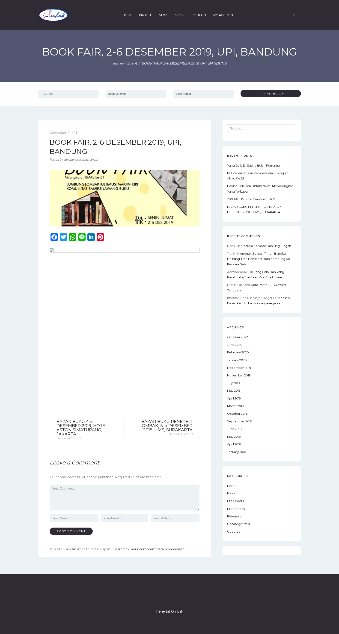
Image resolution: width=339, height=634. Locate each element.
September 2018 (239, 421)
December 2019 (239, 368)
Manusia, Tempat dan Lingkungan (266, 246)
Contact (198, 15)
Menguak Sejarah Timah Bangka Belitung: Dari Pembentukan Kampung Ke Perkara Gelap (258, 259)
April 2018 (234, 444)
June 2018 (234, 429)
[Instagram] (169, 598)
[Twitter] (161, 598)
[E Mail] (178, 598)
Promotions (236, 509)
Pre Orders (235, 501)
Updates (233, 531)
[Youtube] (186, 598)
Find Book (272, 93)
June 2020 (234, 344)
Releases (234, 516)
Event (132, 63)
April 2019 (234, 398)
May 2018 (234, 436)
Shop (179, 15)
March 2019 (235, 406)
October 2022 (237, 337)
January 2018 (236, 452)
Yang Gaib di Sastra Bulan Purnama (253, 165)
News (163, 15)
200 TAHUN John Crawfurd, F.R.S (251, 199)
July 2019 (233, 383)
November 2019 (239, 375)
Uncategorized (238, 524)
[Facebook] (153, 598)
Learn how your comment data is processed (148, 549)
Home (127, 15)
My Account (224, 15)
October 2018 (237, 413)
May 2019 (234, 390)
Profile (145, 15)
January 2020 (237, 360)
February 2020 (238, 352)
